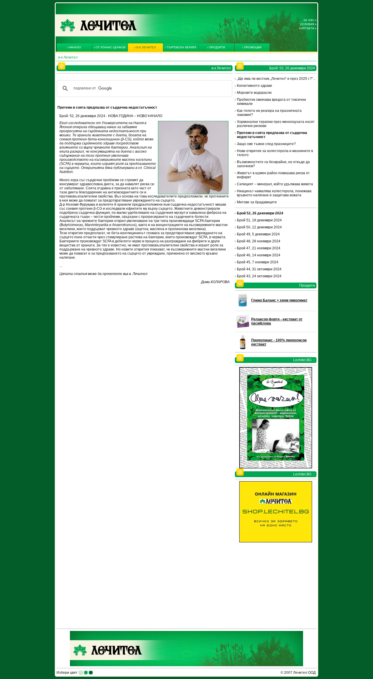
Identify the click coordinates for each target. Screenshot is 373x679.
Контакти (306, 28)
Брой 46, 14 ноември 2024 (258, 255)
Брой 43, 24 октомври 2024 (259, 276)
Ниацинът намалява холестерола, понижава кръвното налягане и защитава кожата (274, 193)
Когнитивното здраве (254, 86)
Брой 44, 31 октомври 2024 (259, 269)
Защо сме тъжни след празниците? (266, 144)
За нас (308, 20)
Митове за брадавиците (257, 202)
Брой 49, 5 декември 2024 (258, 234)
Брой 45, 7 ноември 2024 (257, 262)
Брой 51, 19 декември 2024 (259, 220)
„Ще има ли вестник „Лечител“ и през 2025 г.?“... (276, 79)
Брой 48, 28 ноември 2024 (258, 241)
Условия (307, 24)
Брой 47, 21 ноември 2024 (258, 248)
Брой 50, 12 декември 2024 (259, 227)
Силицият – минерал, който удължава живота (275, 184)
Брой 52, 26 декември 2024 (260, 213)
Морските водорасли (254, 93)
